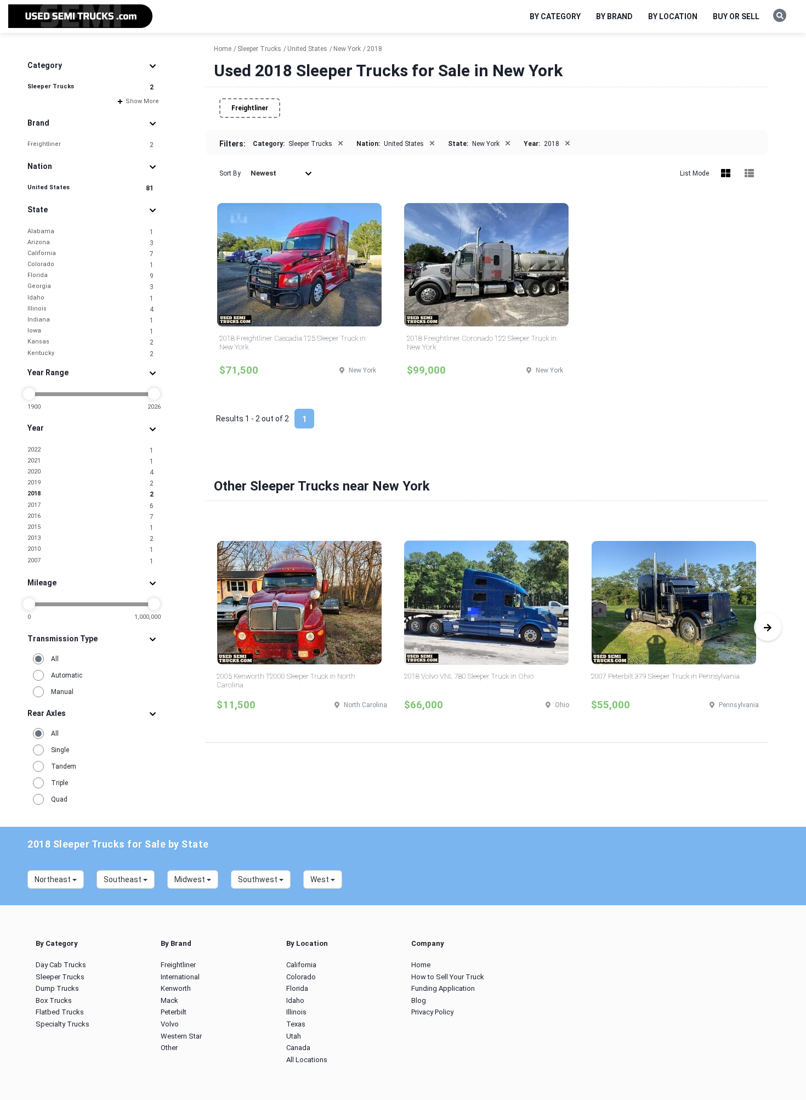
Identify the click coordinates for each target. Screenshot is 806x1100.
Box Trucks (54, 1000)
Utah (293, 1036)
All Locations (306, 1060)
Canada (298, 1047)
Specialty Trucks (62, 1024)
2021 (90, 461)
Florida (90, 276)
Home (420, 965)
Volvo (170, 1024)
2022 (90, 450)
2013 (90, 538)
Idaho (90, 298)
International (180, 977)
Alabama (90, 232)
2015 (90, 527)
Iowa (90, 331)
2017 (90, 505)
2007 (90, 561)
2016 (90, 516)
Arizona (90, 243)
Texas (295, 1024)
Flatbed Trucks (60, 1012)
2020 (90, 472)
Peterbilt (173, 1012)
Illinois (90, 309)
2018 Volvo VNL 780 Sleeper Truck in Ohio (468, 676)
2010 (90, 549)
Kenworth (176, 988)
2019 (90, 483)
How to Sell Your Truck (447, 977)
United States (90, 188)
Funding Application (443, 988)
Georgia (90, 287)
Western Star (181, 1036)
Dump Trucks (57, 988)
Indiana (90, 320)
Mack (169, 1000)
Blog (418, 1000)
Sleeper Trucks (90, 87)
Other (169, 1047)
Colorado (90, 265)
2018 (90, 494)
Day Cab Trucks (61, 965)
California (90, 254)
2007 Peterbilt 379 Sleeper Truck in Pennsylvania (665, 676)
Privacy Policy (432, 1012)
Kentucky (90, 353)
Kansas (90, 342)
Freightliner (90, 144)
